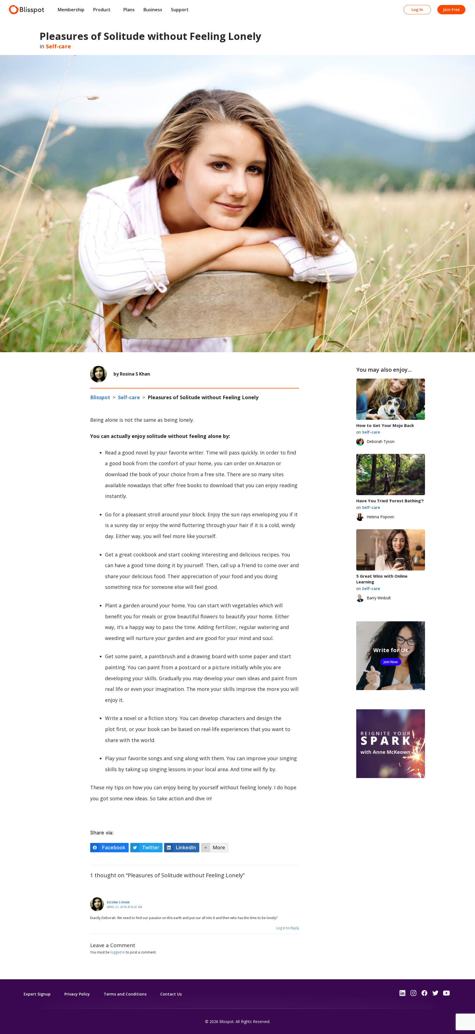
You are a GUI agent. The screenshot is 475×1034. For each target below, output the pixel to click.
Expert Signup (37, 994)
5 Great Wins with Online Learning (381, 578)
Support (180, 10)
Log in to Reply (287, 928)
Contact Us (171, 994)
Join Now (391, 662)
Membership (71, 10)
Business (152, 10)
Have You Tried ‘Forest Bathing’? (390, 500)
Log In (417, 9)
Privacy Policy (77, 994)
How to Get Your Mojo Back (385, 425)
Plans (129, 10)
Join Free (451, 9)
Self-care (58, 46)
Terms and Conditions (125, 994)
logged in (118, 952)
